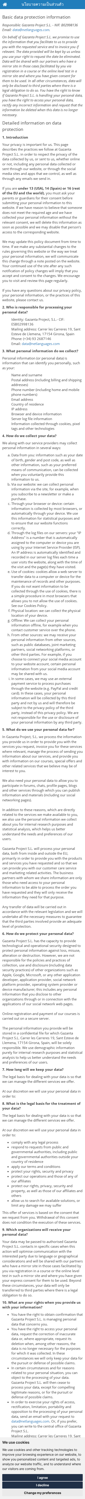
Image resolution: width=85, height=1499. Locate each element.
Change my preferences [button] (42, 1493)
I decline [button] (42, 1485)
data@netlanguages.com (30, 29)
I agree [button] (42, 1477)
